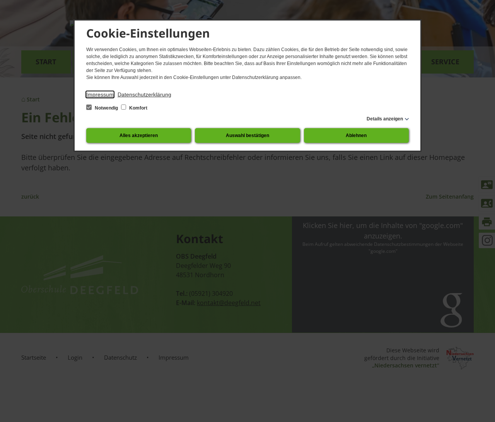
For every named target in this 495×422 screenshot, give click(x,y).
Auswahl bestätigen (247, 135)
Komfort (137, 108)
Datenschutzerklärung (144, 94)
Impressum (100, 94)
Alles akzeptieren (138, 135)
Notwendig (106, 108)
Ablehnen (356, 135)
